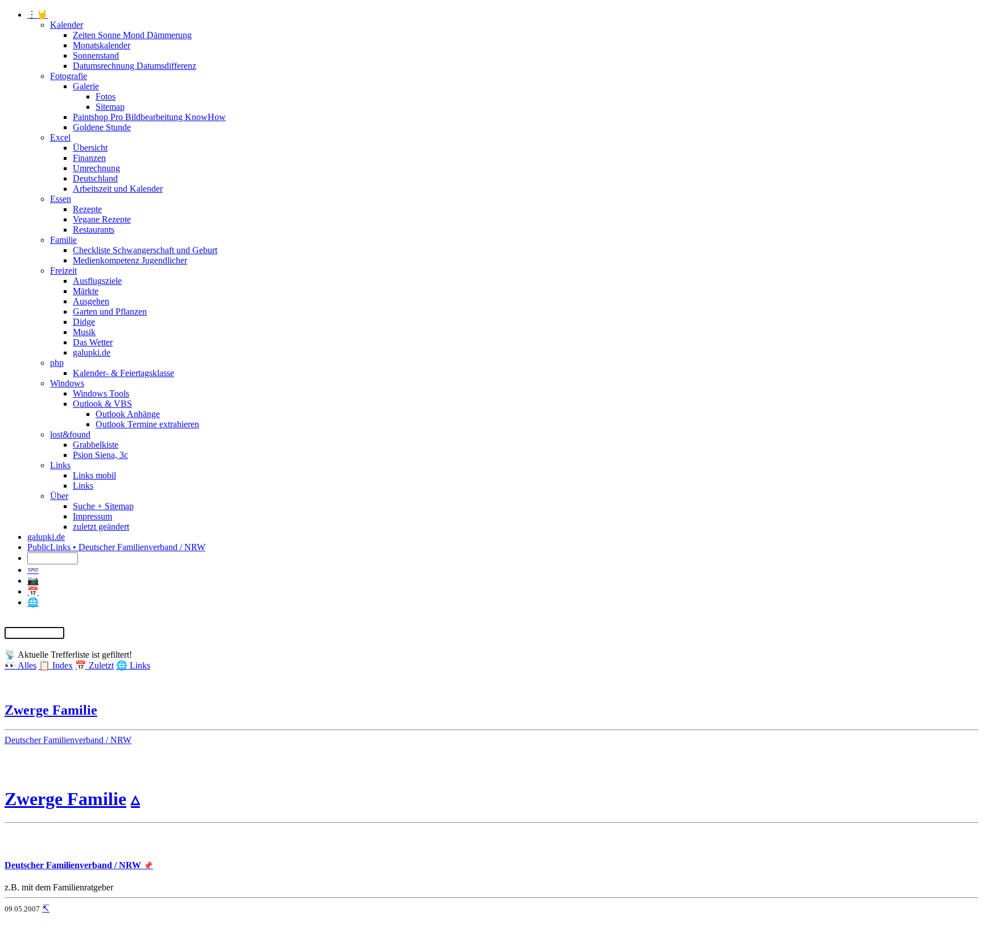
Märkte (85, 291)
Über (59, 496)
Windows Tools (101, 393)
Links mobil (94, 475)
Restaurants (93, 229)
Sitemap (110, 107)
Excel (60, 137)
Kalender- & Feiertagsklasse (123, 373)
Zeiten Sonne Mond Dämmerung (132, 35)
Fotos (105, 96)
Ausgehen (91, 301)
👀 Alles (20, 665)
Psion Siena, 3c (100, 455)
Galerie (86, 86)
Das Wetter (93, 342)
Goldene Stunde (102, 127)
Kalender (66, 25)
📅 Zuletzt (94, 665)
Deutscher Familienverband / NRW (68, 740)
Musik (84, 332)
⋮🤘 (37, 14)
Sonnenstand (96, 55)
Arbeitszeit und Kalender (118, 188)
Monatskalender (101, 45)
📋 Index (56, 665)
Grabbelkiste (95, 444)
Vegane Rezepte (102, 219)
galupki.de (91, 352)
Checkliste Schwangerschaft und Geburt (145, 250)
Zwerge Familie (51, 710)
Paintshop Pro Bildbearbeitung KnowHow (149, 117)
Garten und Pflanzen (110, 311)
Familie (63, 240)
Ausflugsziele (97, 281)
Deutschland (95, 178)
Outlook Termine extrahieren (147, 424)
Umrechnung (96, 168)
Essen (60, 199)
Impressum (92, 516)
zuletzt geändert (101, 526)
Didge (84, 322)
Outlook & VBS (102, 404)
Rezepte (87, 209)
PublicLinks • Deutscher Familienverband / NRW (116, 547)
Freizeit (63, 270)
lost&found (70, 434)
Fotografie (68, 76)
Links (60, 465)
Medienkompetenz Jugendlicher (130, 260)
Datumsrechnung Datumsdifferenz (134, 66)
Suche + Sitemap (103, 506)
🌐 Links (133, 665)
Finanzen (89, 158)
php (57, 363)
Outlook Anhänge (128, 414)
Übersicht (90, 147)
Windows (67, 383)
